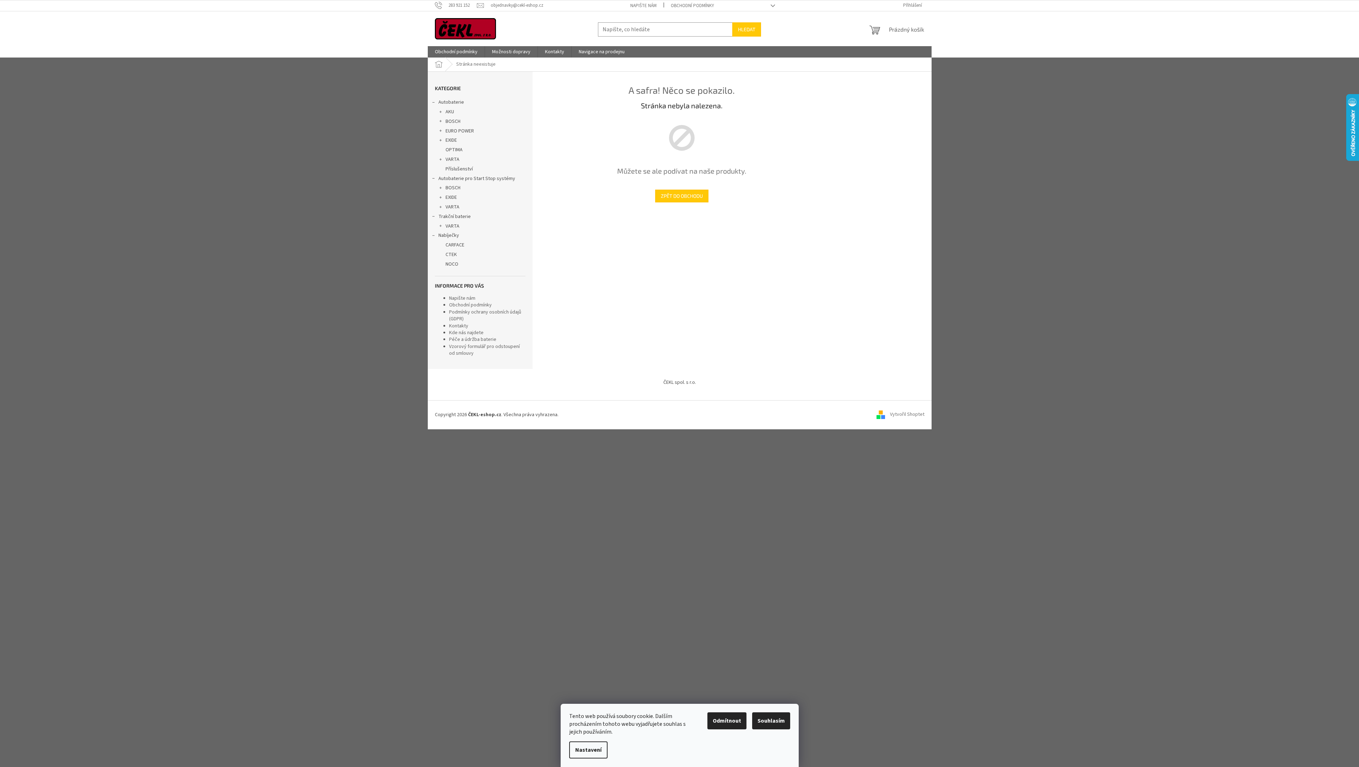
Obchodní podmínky (692, 5)
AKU (450, 111)
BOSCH (453, 121)
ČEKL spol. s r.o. (679, 382)
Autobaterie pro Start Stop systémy (476, 178)
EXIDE (451, 140)
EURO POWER (460, 131)
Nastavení (588, 750)
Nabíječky (448, 235)
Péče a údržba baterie (472, 339)
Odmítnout (727, 721)
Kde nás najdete (466, 332)
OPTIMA (454, 149)
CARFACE (455, 245)
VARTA (452, 159)
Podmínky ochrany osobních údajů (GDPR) (485, 315)
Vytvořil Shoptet (907, 414)
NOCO (452, 264)
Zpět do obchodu (682, 196)
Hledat (746, 29)
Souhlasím (771, 721)
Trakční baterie (454, 216)
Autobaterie (451, 102)
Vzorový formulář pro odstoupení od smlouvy (484, 350)
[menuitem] (456, 52)
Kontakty (458, 326)
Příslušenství (459, 169)
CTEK (451, 254)
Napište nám (643, 5)
